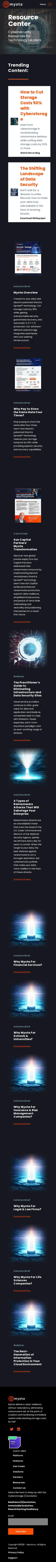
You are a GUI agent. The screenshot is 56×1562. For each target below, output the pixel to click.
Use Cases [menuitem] (19, 1466)
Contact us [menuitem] (19, 1488)
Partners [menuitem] (18, 1477)
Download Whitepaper (33, 218)
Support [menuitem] (12, 1557)
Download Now (22, 347)
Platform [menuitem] (18, 1455)
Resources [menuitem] (19, 1482)
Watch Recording (30, 152)
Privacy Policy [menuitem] (16, 1552)
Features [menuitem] (18, 1460)
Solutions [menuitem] (18, 1471)
